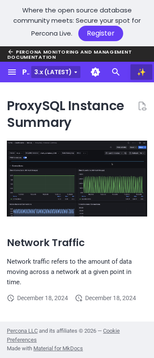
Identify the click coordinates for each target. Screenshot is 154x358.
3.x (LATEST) (53, 72)
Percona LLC (22, 331)
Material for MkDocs (58, 348)
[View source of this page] (142, 106)
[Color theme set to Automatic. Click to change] (95, 72)
